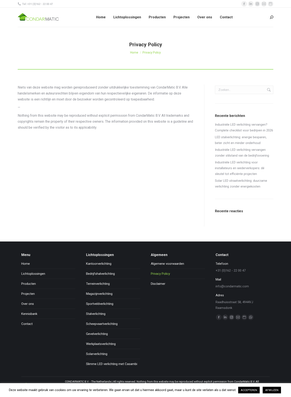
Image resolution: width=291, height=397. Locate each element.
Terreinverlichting (98, 284)
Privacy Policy (160, 274)
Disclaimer (158, 284)
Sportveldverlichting (99, 304)
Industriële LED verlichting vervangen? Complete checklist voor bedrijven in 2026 (244, 127)
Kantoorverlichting (98, 264)
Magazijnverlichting (99, 294)
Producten (28, 284)
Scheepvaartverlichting (102, 324)
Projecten (28, 294)
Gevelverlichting (97, 334)
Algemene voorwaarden (167, 264)
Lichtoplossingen (33, 274)
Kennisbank (29, 314)
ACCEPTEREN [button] (249, 390)
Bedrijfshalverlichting (100, 274)
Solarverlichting (96, 354)
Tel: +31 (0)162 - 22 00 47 (37, 4)
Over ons (27, 304)
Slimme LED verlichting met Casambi (111, 364)
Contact (27, 324)
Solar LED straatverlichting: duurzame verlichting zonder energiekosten (241, 183)
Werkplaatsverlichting (101, 344)
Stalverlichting (95, 314)
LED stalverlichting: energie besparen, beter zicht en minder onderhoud (241, 140)
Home (25, 264)
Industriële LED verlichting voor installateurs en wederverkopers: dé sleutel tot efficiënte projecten (239, 168)
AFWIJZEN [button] (271, 390)
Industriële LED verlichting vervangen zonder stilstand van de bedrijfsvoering (242, 152)
